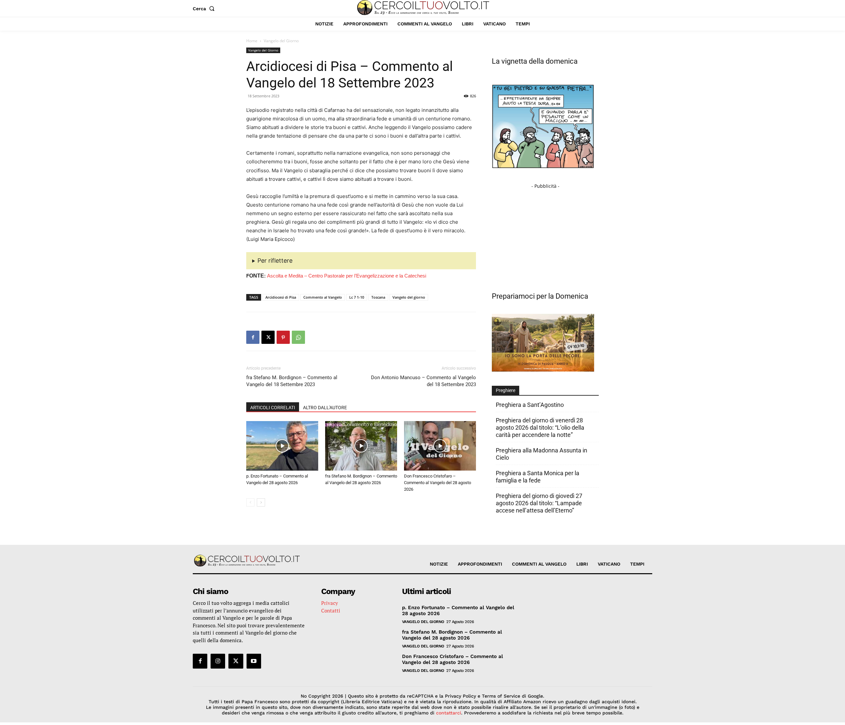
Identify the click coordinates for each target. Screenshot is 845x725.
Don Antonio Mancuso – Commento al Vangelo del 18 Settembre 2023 (423, 381)
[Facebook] (252, 337)
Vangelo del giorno (408, 297)
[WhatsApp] (298, 337)
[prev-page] (250, 502)
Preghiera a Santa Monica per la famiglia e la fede (537, 477)
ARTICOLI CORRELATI (272, 407)
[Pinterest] (283, 337)
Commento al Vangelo (322, 297)
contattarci (448, 712)
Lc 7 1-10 (356, 297)
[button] (205, 9)
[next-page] (261, 502)
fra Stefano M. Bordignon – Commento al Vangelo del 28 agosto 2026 (452, 635)
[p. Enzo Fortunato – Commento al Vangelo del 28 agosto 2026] (282, 446)
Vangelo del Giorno (263, 50)
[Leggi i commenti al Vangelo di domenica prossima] (543, 370)
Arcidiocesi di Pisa (280, 297)
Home (251, 41)
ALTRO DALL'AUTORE (325, 407)
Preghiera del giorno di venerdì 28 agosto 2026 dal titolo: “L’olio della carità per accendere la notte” (540, 427)
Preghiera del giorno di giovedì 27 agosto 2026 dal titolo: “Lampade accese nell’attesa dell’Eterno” (539, 503)
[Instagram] (218, 661)
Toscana (378, 297)
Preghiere (505, 390)
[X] (268, 337)
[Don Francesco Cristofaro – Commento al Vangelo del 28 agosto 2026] (440, 446)
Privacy (329, 603)
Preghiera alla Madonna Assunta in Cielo (541, 454)
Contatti (330, 610)
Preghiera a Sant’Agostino (530, 404)
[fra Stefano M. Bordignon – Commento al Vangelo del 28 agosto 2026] (361, 446)
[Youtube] (254, 661)
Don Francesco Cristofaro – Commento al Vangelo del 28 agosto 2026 (437, 483)
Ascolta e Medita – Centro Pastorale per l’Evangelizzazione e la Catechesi (346, 276)
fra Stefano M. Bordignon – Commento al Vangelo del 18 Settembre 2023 (291, 381)
